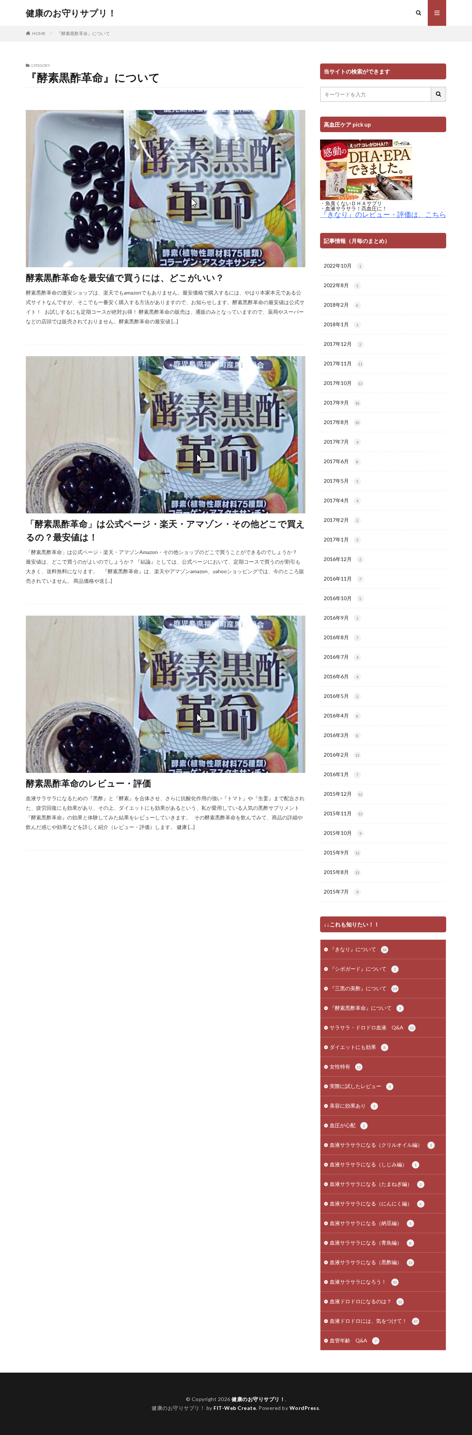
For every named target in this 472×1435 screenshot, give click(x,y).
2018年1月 (341, 324)
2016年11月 (342, 578)
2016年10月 (342, 598)
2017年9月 (342, 402)
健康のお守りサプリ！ (71, 12)
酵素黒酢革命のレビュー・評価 (88, 783)
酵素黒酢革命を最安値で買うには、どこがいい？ (125, 277)
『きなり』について (358, 949)
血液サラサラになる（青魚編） (371, 1242)
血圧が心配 (347, 1125)
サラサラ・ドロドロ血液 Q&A (372, 1027)
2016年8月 (341, 637)
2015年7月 (341, 891)
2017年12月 (342, 344)
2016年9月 (341, 618)
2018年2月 (341, 305)
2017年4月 (341, 500)
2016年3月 (341, 735)
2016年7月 (341, 657)
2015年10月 (342, 833)
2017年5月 (341, 481)
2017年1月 (341, 539)
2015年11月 (343, 813)
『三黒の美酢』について (363, 988)
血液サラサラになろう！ (363, 1282)
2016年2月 (342, 754)
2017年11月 (343, 363)
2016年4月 (341, 715)
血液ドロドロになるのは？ (366, 1301)
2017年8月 (342, 422)
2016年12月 (342, 559)
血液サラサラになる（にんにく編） (376, 1203)
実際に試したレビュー (360, 1086)
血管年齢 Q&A (353, 1340)
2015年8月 (342, 872)
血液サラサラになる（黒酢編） (371, 1262)
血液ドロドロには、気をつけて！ (374, 1321)
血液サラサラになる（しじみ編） (373, 1164)
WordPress (304, 1408)
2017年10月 (343, 383)
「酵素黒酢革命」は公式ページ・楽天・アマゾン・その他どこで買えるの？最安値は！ (165, 530)
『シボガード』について (363, 969)
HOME (39, 33)
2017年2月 (341, 520)
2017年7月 (341, 441)
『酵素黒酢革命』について (83, 33)
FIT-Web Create (235, 1408)
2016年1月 (341, 774)
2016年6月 (341, 676)
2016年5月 (341, 696)
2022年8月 (341, 285)
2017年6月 (341, 461)
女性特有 (345, 1066)
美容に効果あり (352, 1105)
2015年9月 (342, 852)
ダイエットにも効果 (358, 1047)
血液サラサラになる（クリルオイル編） (381, 1145)
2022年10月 (342, 265)
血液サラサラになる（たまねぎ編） (376, 1184)
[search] (438, 94)
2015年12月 (343, 794)
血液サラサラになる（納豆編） (371, 1223)
